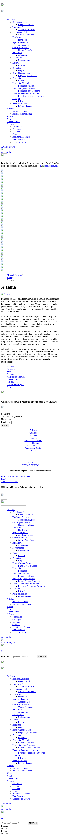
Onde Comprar (13, 121)
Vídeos (10, 116)
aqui (39, 166)
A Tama (10, 124)
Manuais (16, 131)
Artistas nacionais (20, 111)
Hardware (16, 37)
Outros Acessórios (20, 47)
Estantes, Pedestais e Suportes (25, 93)
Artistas (10, 109)
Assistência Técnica (21, 137)
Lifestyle (16, 98)
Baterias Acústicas (20, 22)
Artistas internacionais (22, 114)
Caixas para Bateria (21, 32)
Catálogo (16, 129)
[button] (2, 149)
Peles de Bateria (19, 103)
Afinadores (17, 52)
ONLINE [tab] (5, 828)
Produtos (11, 19)
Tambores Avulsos (20, 27)
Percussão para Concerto (23, 88)
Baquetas (16, 68)
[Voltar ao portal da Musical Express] (4, 8)
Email (4, 422)
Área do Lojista (8, 147)
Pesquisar (5, 656)
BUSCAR (42, 656)
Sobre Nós (17, 126)
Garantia (16, 134)
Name (4, 419)
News (9, 119)
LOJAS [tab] (4, 826)
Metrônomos (18, 57)
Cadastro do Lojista (21, 142)
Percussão (16, 78)
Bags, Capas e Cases (21, 73)
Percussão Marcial (20, 83)
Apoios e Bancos (20, 42)
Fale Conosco (18, 139)
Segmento (5, 414)
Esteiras (15, 63)
